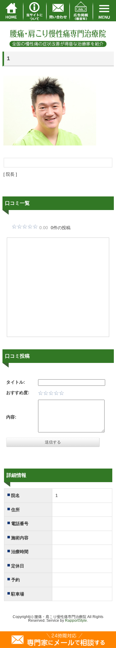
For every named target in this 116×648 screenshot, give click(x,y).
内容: (11, 416)
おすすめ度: (17, 392)
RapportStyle (76, 620)
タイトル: (15, 382)
